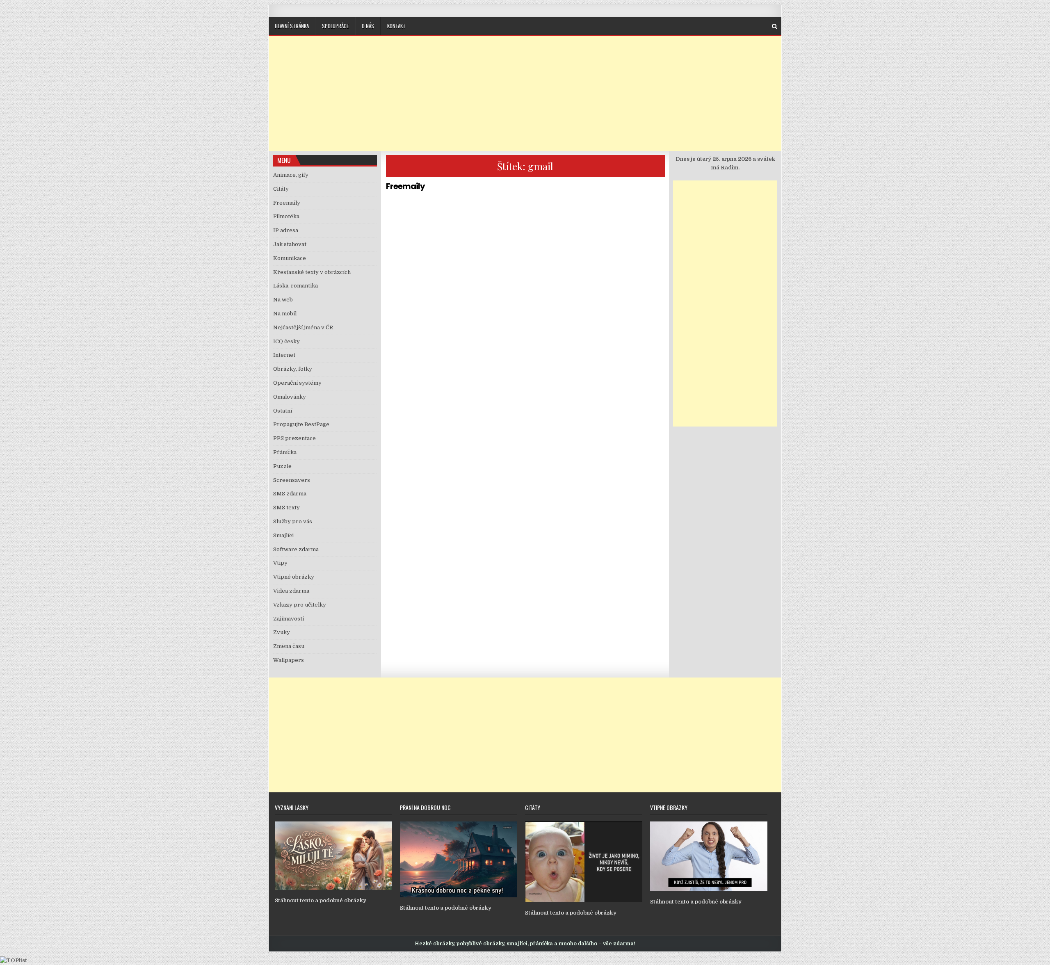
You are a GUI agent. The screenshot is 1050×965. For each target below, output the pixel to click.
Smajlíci (283, 535)
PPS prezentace (294, 438)
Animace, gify (290, 175)
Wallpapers (288, 660)
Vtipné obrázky (293, 577)
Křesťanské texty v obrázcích (312, 272)
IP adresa (285, 230)
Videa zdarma (291, 591)
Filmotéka (286, 216)
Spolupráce (335, 26)
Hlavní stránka (292, 26)
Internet (284, 355)
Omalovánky (289, 397)
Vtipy (280, 563)
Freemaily (405, 186)
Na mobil (285, 313)
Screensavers (291, 480)
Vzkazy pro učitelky (299, 605)
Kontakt (396, 26)
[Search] (774, 26)
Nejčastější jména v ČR (303, 327)
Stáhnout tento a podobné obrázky (320, 900)
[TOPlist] (13, 960)
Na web (283, 300)
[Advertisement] (525, 93)
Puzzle (282, 466)
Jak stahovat (289, 244)
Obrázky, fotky (292, 369)
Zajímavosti (288, 619)
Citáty (281, 189)
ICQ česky (286, 341)
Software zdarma (296, 549)
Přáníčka (285, 452)
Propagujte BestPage (301, 424)
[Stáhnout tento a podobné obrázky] (333, 888)
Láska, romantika (295, 286)
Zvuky (281, 632)
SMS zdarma (289, 493)
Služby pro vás (292, 521)
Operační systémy (297, 383)
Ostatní (282, 411)
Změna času (288, 646)
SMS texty (286, 507)
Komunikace (289, 258)
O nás (368, 26)
